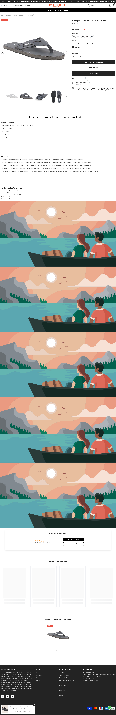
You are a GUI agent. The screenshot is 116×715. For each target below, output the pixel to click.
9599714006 (28, 5)
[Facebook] (2, 696)
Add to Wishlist (94, 73)
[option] (34, 52)
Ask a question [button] (73, 544)
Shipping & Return (51, 117)
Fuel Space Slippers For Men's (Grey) (58, 650)
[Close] (34, 704)
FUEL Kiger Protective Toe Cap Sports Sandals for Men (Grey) (19, 709)
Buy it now (93, 68)
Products (8, 15)
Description (34, 117)
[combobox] (98, 5)
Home (2, 15)
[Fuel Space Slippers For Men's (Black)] (83, 36)
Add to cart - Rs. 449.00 (93, 62)
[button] (2, 52)
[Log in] (110, 6)
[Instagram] (7, 696)
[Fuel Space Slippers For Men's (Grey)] (58, 636)
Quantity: (75, 53)
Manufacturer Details (73, 117)
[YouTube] (12, 696)
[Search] (97, 5)
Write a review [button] (73, 539)
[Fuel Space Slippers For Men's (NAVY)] (92, 36)
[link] (58, 234)
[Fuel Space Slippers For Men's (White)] (78, 36)
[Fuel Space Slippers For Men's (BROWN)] (87, 36)
